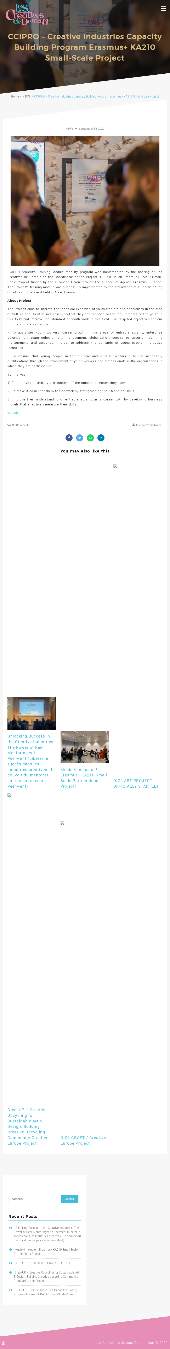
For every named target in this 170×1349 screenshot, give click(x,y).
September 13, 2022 (91, 128)
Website (13, 413)
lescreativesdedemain (149, 425)
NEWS (70, 128)
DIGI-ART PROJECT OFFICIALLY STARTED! (42, 1263)
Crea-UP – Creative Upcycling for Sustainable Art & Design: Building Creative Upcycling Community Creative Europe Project (28, 1126)
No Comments (20, 425)
